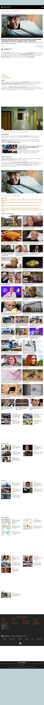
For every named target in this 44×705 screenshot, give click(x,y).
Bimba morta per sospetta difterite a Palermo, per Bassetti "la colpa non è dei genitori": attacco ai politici (22, 210)
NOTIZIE (7, 7)
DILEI (31, 663)
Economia (35, 619)
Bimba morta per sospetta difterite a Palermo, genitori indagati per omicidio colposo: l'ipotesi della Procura (21, 200)
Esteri (24, 619)
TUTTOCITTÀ (28, 663)
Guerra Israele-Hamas (36, 624)
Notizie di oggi (4, 623)
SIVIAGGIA (33, 663)
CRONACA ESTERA (15, 451)
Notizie (7, 636)
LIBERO (2, 663)
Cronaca (3, 619)
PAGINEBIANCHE (23, 663)
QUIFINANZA (37, 663)
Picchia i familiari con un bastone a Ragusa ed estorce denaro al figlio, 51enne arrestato (20, 208)
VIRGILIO (4, 663)
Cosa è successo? (6, 77)
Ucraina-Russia (15, 623)
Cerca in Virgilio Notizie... (17, 636)
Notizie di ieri (4, 624)
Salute (13, 621)
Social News (35, 621)
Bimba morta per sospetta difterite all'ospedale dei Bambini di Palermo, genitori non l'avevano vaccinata (21, 203)
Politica (13, 619)
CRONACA (5, 13)
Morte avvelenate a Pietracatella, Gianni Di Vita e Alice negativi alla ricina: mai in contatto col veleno (21, 206)
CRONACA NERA (10, 13)
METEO (13, 592)
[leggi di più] (42, 49)
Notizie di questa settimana (4, 626)
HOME (2, 13)
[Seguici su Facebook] (20, 644)
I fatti (3, 74)
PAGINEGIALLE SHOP (14, 663)
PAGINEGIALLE (9, 663)
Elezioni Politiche (26, 623)
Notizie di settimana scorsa (5, 629)
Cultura (3, 621)
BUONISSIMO (41, 663)
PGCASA (19, 663)
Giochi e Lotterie (26, 621)
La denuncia (5, 76)
